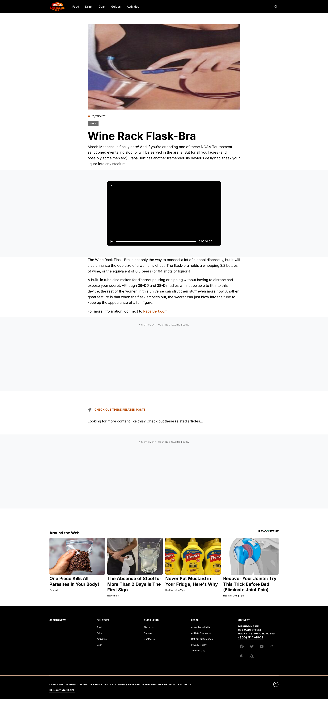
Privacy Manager (62, 690)
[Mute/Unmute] (216, 241)
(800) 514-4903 (250, 637)
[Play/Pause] (111, 241)
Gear (93, 123)
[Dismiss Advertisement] (111, 186)
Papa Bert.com (155, 311)
